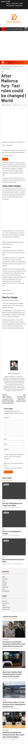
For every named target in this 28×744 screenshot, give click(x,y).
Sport (3, 589)
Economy (4, 583)
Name (6, 439)
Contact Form (15, 3)
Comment (7, 417)
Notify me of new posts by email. (13, 468)
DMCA (21, 3)
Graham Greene (15, 648)
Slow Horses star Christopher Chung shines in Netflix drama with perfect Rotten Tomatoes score (14, 644)
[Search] (26, 62)
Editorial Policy (10, 5)
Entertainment (5, 591)
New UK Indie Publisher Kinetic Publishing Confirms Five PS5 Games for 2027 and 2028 (12, 674)
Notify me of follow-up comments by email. (13, 464)
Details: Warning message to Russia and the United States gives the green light (8, 399)
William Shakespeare (7, 105)
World (2, 71)
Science (4, 585)
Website (6, 449)
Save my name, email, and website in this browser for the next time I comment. (14, 456)
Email (5, 444)
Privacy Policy (18, 5)
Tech (4, 669)
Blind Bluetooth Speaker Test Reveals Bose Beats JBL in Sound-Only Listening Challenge (14, 734)
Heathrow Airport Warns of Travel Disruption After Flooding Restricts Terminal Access (14, 704)
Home (3, 577)
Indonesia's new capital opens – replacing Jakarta (21, 398)
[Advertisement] (14, 46)
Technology (5, 587)
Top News (5, 579)
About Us (8, 3)
